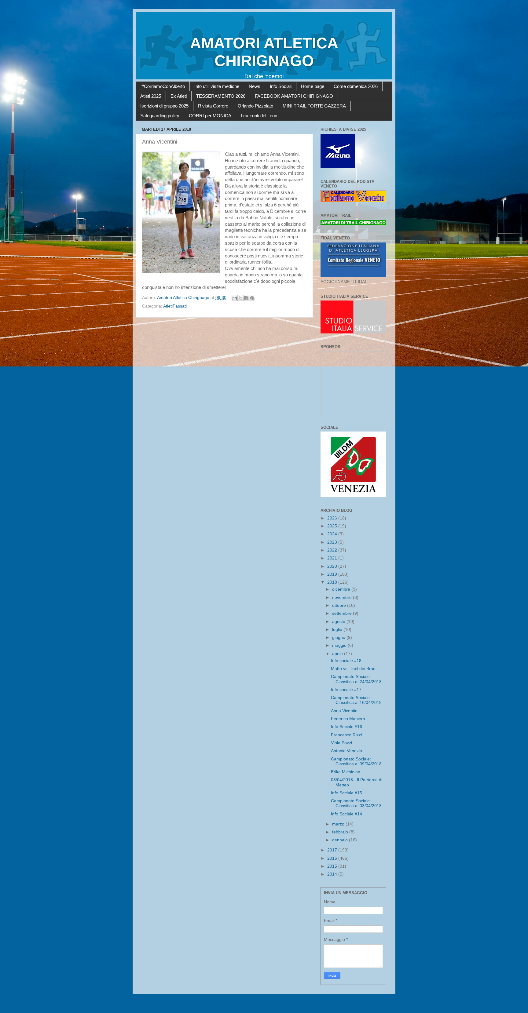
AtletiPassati (175, 306)
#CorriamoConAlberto (163, 86)
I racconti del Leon (259, 115)
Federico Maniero (348, 718)
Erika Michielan (345, 772)
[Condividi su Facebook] (246, 298)
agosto (339, 621)
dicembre (341, 589)
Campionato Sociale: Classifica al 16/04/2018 (356, 700)
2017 (332, 850)
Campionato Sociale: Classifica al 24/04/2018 (356, 679)
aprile (338, 653)
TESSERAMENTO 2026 (220, 96)
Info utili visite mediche (216, 86)
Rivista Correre (213, 105)
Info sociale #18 (346, 660)
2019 (332, 574)
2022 (332, 550)
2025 (332, 526)
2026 (332, 518)
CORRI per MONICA (210, 115)
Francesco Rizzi (346, 735)
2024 (332, 534)
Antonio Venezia (346, 751)
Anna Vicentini (344, 711)
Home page (312, 86)
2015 (332, 866)
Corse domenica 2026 (356, 86)
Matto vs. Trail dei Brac (353, 668)
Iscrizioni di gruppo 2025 (164, 105)
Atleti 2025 (150, 96)
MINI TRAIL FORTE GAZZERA (314, 105)
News (254, 86)
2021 (332, 558)
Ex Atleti (178, 96)
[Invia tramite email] (235, 298)
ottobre (339, 605)
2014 (332, 874)
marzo (339, 824)
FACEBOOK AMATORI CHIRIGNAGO (294, 96)
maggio (340, 645)
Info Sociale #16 (346, 726)
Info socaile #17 (346, 689)
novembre (342, 597)
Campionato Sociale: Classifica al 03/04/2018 (356, 803)
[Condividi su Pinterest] (252, 298)
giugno (339, 637)
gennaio (340, 840)
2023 (332, 542)
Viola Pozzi (341, 743)
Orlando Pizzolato (255, 105)
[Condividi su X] (240, 298)
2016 (332, 858)
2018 (332, 582)
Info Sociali (281, 86)
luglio (337, 629)
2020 (332, 566)
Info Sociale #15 (346, 793)
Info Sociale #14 (346, 814)
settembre (342, 613)
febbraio (340, 832)
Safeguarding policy (159, 115)
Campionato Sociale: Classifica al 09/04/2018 (356, 761)
